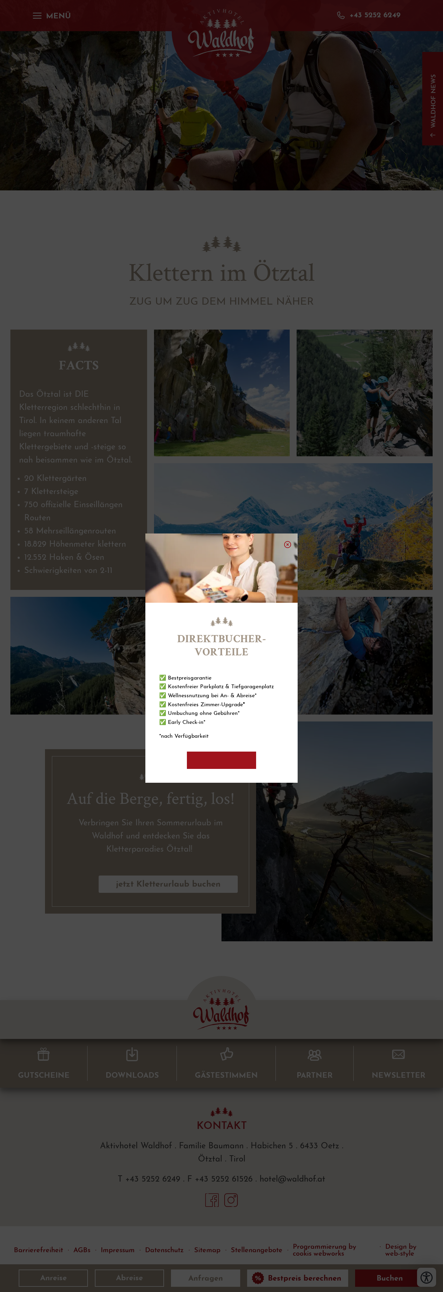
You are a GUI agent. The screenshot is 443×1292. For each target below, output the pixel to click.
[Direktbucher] (221, 760)
